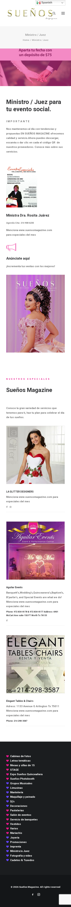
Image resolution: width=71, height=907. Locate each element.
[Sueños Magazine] (32, 13)
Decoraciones (18, 806)
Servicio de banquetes (24, 819)
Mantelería (16, 792)
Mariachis (16, 833)
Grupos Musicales (21, 783)
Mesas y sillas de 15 (22, 765)
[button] (63, 13)
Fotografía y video (21, 855)
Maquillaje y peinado (22, 796)
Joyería (14, 837)
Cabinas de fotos (20, 756)
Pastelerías (17, 810)
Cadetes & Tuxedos (22, 860)
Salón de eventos (20, 814)
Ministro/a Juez (19, 851)
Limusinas (16, 787)
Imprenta (15, 846)
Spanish (46, 2)
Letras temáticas (20, 760)
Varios (14, 828)
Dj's (12, 801)
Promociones (18, 842)
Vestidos (15, 824)
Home (26, 40)
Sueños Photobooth (22, 778)
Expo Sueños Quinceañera (26, 774)
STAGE (14, 769)
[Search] (52, 13)
